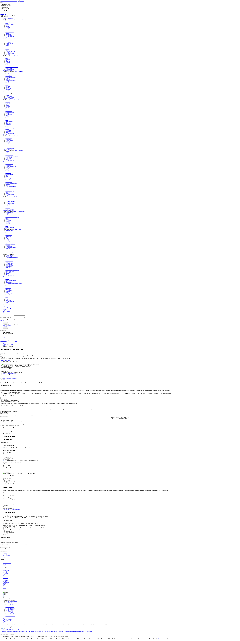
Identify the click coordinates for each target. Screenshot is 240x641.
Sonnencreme (8, 144)
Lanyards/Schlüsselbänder (11, 80)
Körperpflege (5, 134)
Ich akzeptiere (7, 639)
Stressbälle (8, 89)
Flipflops (7, 105)
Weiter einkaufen (6, 337)
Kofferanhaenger (9, 246)
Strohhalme (8, 291)
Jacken (7, 109)
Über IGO (5, 553)
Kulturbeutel (8, 142)
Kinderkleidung (9, 114)
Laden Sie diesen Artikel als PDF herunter (11, 509)
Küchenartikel (8, 285)
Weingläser (8, 28)
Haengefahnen (8, 173)
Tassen (7, 31)
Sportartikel (8, 184)
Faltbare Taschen (9, 235)
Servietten (7, 214)
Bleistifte (7, 197)
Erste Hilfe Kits (9, 138)
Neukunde (5, 326)
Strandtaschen (8, 250)
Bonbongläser (8, 220)
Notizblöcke (8, 62)
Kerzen (7, 284)
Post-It (7, 64)
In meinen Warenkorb (5, 412)
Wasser (7, 226)
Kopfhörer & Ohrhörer (10, 271)
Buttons (7, 72)
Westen (7, 132)
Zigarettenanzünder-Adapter (11, 268)
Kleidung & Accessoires (8, 98)
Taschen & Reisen (6, 228)
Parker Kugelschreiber (10, 203)
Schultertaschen (9, 249)
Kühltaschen (8, 239)
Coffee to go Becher (10, 21)
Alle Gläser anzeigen (10, 29)
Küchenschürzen (9, 294)
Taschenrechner (9, 68)
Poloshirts (7, 116)
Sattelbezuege (8, 165)
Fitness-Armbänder (9, 261)
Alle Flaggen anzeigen (10, 174)
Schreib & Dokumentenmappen (12, 67)
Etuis (7, 58)
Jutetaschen (8, 237)
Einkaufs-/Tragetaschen (10, 233)
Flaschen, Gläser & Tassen (8, 18)
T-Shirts (7, 129)
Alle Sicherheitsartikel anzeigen (12, 156)
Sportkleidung (8, 124)
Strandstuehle (8, 188)
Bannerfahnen (8, 170)
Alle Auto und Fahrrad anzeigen (12, 166)
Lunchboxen (8, 289)
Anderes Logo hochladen (5, 360)
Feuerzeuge (8, 74)
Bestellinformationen (7, 563)
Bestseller (5, 309)
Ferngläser (8, 167)
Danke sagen (8, 41)
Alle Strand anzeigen (10, 191)
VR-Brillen (8, 262)
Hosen (7, 108)
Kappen (7, 113)
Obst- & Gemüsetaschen (10, 241)
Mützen (7, 115)
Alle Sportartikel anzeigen (11, 186)
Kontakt (4, 564)
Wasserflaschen (9, 35)
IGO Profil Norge (9, 615)
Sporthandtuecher (9, 282)
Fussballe (7, 185)
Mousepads (8, 61)
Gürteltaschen (8, 236)
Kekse (7, 218)
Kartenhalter (8, 59)
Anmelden (5, 323)
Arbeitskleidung (9, 100)
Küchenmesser (8, 288)
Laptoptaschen (8, 240)
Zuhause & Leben (6, 276)
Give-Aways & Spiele (7, 70)
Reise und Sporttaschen (10, 244)
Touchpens (8, 204)
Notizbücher (8, 63)
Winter (7, 50)
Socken (7, 122)
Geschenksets (8, 42)
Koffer (7, 238)
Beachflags (8, 171)
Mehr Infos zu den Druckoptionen (10, 373)
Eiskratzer (7, 151)
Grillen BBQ (8, 178)
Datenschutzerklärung (7, 619)
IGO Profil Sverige (9, 605)
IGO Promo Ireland (9, 610)
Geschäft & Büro (6, 54)
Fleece (7, 104)
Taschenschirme (9, 182)
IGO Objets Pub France (10, 608)
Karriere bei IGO (6, 555)
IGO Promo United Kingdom (11, 613)
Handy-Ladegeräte (9, 265)
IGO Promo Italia (9, 602)
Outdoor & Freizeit (6, 161)
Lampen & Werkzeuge (7, 149)
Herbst (7, 46)
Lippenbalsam (8, 143)
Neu (4, 310)
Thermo (7, 33)
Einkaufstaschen (6, 584)
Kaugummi (8, 221)
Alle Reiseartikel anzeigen (11, 247)
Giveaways (8, 78)
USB (7, 274)
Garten (7, 176)
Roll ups (7, 65)
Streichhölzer (8, 88)
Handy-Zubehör (9, 264)
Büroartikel (8, 56)
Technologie (5, 253)
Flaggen (7, 168)
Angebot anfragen (4, 416)
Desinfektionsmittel (9, 137)
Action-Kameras (9, 259)
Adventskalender (9, 40)
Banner (7, 169)
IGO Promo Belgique (10, 604)
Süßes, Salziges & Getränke (8, 210)
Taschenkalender (9, 96)
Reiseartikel (8, 245)
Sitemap (4, 622)
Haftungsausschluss (7, 620)
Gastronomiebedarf (9, 212)
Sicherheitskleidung (9, 121)
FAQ (4, 313)
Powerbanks (8, 273)
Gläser (7, 25)
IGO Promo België (9, 603)
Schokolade (8, 223)
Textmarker (8, 208)
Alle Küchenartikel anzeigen (11, 293)
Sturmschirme (8, 180)
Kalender (5, 91)
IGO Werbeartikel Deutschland (9, 600)
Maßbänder (8, 152)
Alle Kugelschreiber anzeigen (11, 205)
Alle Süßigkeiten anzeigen (11, 224)
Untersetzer (8, 299)
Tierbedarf (8, 192)
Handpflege (8, 141)
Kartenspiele (8, 79)
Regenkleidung (9, 118)
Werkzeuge (8, 159)
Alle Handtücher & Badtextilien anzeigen (14, 283)
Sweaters (7, 125)
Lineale (7, 60)
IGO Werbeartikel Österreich (11, 601)
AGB (4, 618)
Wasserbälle (8, 193)
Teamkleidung (8, 130)
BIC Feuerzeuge (9, 76)
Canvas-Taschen (9, 231)
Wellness (7, 147)
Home (4, 343)
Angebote (5, 306)
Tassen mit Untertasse (10, 32)
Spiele (7, 85)
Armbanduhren (9, 103)
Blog (4, 312)
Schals (7, 120)
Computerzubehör (9, 255)
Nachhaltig (5, 307)
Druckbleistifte (8, 200)
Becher (7, 20)
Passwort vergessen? (7, 325)
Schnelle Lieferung (9, 52)
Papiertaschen (8, 243)
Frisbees (7, 175)
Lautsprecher (8, 272)
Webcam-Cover (9, 256)
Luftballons (8, 81)
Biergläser (8, 26)
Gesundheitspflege (9, 140)
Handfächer (8, 106)
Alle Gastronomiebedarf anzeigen (12, 217)
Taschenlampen (9, 157)
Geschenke (5, 37)
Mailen (16, 341)
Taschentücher (8, 146)
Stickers (7, 87)
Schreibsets (8, 206)
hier (158, 638)
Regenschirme (8, 179)
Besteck (7, 286)
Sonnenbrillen (8, 123)
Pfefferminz (8, 222)
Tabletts (7, 215)
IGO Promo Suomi (9, 611)
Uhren (7, 298)
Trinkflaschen (8, 34)
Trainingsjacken (9, 131)
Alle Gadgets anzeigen (10, 263)
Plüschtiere (8, 82)
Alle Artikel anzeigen (10, 36)
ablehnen (2, 639)
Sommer (7, 49)
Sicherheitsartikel (9, 153)
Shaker (7, 23)
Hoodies (7, 126)
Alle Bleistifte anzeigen (10, 201)
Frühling (7, 45)
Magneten (7, 296)
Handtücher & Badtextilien (11, 280)
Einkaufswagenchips (10, 73)
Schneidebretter (9, 290)
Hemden (7, 107)
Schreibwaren (5, 195)
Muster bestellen (4, 413)
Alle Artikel (5, 302)
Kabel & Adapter (9, 266)
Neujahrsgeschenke (9, 43)
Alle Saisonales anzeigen (10, 51)
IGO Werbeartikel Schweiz (11, 612)
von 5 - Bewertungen (9, 1)
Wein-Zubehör (8, 300)
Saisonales (8, 44)
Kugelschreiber (9, 202)
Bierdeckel (8, 213)
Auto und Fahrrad (9, 164)
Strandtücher (8, 190)
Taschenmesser (8, 158)
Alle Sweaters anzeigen (10, 127)
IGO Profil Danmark (10, 607)
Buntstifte (7, 199)
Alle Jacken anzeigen (10, 112)
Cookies (4, 621)
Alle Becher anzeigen (10, 24)
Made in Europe (6, 311)
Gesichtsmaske (8, 139)
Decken (7, 279)
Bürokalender (8, 94)
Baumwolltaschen (9, 230)
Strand (7, 187)
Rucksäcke (8, 248)
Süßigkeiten (8, 219)
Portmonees (8, 117)
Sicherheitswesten (9, 155)
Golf (6, 177)
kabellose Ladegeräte (10, 267)
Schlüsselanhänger (9, 84)
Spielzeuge (8, 86)
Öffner (7, 292)
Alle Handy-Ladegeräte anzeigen (12, 270)
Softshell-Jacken (9, 111)
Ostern (7, 47)
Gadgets (7, 258)
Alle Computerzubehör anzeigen (12, 257)
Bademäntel (8, 281)
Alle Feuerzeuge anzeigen (11, 77)
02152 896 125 (3, 341)
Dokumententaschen (10, 232)
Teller (7, 297)
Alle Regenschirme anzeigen (11, 183)
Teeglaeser (8, 27)
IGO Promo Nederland (10, 616)
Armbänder (8, 102)
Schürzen (5, 581)
